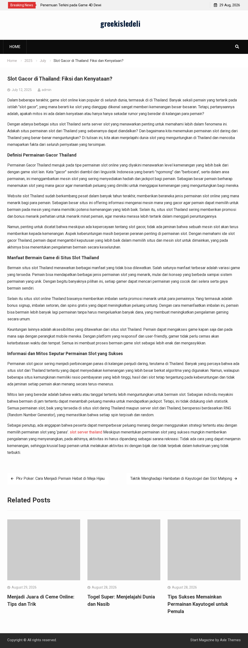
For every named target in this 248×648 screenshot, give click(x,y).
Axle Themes (230, 640)
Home (14, 46)
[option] (84, 5)
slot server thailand (86, 432)
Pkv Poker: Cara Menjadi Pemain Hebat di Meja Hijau (60, 478)
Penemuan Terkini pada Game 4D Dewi (70, 5)
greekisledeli (120, 23)
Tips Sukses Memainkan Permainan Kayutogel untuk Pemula (198, 604)
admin (46, 90)
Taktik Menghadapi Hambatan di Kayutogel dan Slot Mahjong (181, 478)
